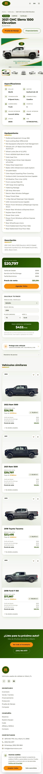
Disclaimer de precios (10, 354)
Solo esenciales (31, 768)
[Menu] (39, 3)
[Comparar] (38, 375)
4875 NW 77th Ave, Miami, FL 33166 (16, 739)
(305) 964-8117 (21, 651)
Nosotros (5, 717)
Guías (4, 723)
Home (4, 12)
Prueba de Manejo (12, 31)
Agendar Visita (21, 286)
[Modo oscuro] (30, 3)
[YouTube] (14, 681)
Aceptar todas (13, 768)
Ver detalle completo (12, 427)
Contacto (5, 729)
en (34, 3)
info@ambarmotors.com (13, 748)
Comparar (5, 707)
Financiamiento (32, 31)
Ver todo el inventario (21, 645)
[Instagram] (9, 681)
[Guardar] (33, 375)
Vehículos (11, 12)
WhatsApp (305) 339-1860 (13, 745)
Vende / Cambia (8, 695)
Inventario (5, 692)
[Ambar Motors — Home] (6, 3)
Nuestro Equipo (7, 720)
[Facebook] (4, 681)
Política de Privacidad (15, 763)
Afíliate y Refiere (8, 726)
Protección (6, 701)
